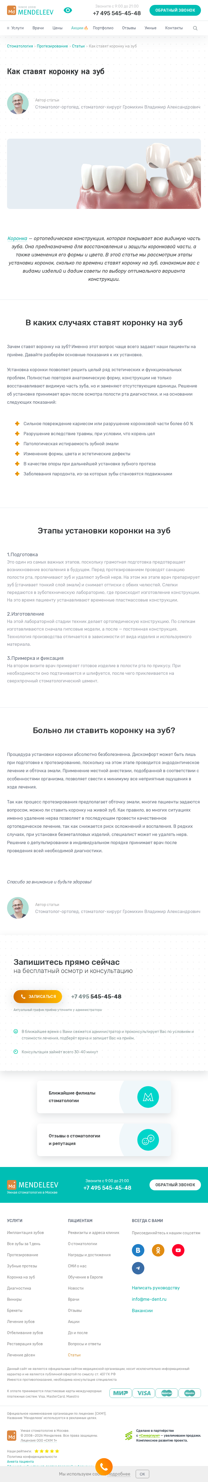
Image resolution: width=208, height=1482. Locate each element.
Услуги (17, 28)
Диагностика (19, 1288)
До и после (78, 1333)
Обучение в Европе (85, 1277)
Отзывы (129, 28)
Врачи (38, 28)
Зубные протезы (22, 1266)
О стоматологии (82, 1244)
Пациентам (80, 1221)
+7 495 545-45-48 (117, 13)
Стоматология (20, 46)
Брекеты (14, 1310)
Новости (76, 1288)
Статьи (78, 46)
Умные (151, 28)
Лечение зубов (21, 1321)
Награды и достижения (89, 1255)
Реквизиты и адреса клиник (93, 1232)
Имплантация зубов (25, 1232)
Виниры (14, 1299)
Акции (79, 28)
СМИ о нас (77, 1266)
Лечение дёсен (21, 1355)
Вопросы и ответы (84, 1344)
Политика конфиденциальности (32, 1457)
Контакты (174, 28)
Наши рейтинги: (19, 1451)
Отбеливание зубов (25, 1333)
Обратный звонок (175, 10)
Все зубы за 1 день (23, 1244)
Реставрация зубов (25, 1344)
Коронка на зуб (21, 1277)
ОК (142, 1474)
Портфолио (103, 28)
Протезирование (52, 46)
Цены (58, 28)
